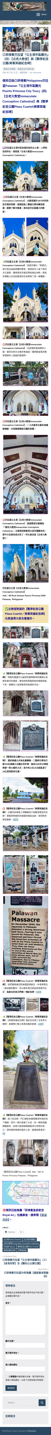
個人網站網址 (11, 1365)
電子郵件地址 (12, 1353)
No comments (35, 72)
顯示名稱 (10, 1341)
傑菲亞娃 (23, 72)
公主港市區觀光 (30, 1239)
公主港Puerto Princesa (12, 1239)
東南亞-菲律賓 (9, 69)
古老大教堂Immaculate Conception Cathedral (21, 1243)
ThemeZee (31, 1431)
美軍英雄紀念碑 (9, 1250)
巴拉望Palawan (9, 1247)
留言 (8, 1303)
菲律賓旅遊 (22, 1250)
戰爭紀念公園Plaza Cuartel (28, 1247)
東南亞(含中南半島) (26, 69)
